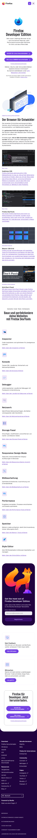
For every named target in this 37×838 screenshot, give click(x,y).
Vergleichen (5, 769)
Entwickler (23, 766)
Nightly (22, 744)
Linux (3, 758)
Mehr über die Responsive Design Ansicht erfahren (16, 463)
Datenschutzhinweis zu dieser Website (12, 817)
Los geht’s (10, 680)
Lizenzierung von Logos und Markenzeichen (13, 834)
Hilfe (3, 780)
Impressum (4, 813)
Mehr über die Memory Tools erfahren (14, 532)
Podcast (22, 784)
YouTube (22, 776)
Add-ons (4, 783)
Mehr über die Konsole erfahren (12, 370)
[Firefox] (7, 3)
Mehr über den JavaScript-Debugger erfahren (17, 393)
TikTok (22, 778)
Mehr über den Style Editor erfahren (14, 555)
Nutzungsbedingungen (7, 821)
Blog (2, 789)
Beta (21, 747)
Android (4, 755)
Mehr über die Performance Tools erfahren (16, 510)
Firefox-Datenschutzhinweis (18, 63)
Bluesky (22, 781)
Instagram (23, 773)
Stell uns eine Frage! (8, 803)
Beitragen (23, 763)
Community (5, 786)
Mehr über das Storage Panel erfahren (15, 439)
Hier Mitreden (11, 651)
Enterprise (23, 754)
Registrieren (18, 619)
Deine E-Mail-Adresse (10, 610)
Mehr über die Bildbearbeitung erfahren (15, 487)
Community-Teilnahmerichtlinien (10, 829)
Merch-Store (5, 778)
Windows (4, 747)
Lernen (3, 775)
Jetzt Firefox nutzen (29, 3)
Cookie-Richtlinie (6, 825)
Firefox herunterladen (8, 744)
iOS (2, 752)
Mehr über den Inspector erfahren (13, 348)
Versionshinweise (7, 772)
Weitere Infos (23, 77)
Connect (22, 760)
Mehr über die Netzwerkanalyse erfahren (15, 416)
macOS (3, 749)
